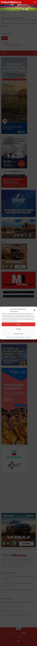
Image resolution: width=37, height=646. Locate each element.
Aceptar (18, 324)
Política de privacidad (20, 337)
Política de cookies (10, 337)
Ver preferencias (18, 334)
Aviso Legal (28, 337)
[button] (34, 310)
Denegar (18, 329)
